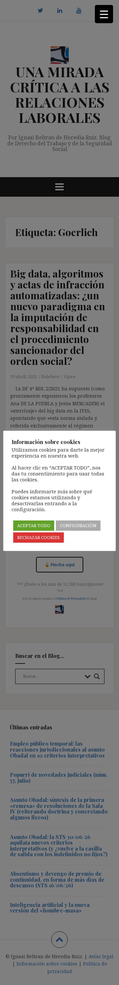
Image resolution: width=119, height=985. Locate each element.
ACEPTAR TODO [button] (33, 525)
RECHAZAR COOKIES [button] (38, 537)
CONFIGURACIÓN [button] (78, 525)
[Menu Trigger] (104, 14)
